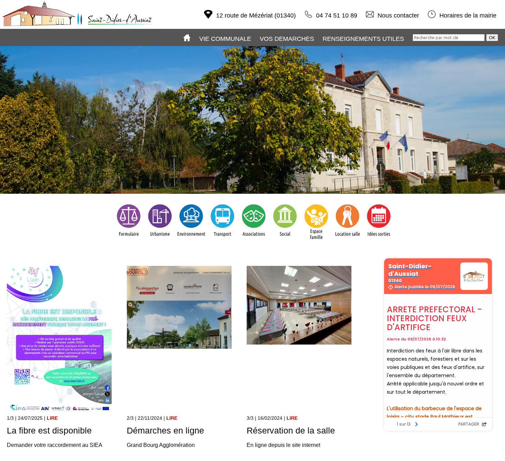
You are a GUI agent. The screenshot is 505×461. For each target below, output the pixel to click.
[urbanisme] (160, 240)
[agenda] (379, 240)
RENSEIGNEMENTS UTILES (363, 38)
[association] (254, 240)
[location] (347, 240)
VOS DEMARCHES (287, 38)
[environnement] (191, 240)
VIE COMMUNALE (225, 38)
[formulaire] (129, 240)
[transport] (222, 240)
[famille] (316, 240)
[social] (285, 240)
